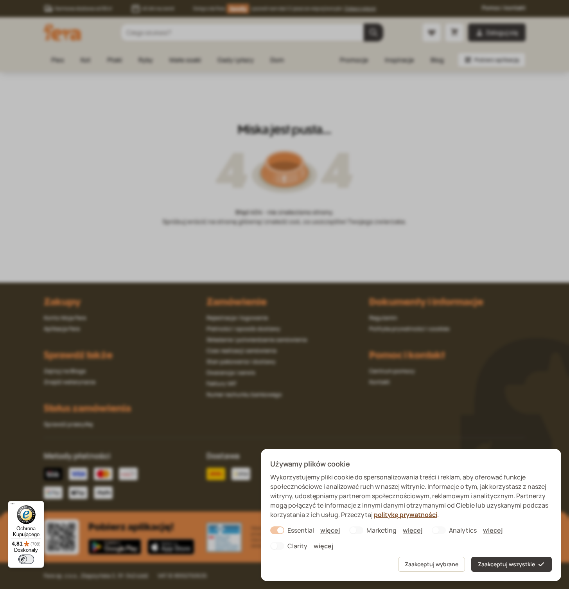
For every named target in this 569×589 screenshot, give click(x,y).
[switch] (26, 559)
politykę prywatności (405, 514)
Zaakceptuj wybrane (431, 564)
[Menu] (12, 505)
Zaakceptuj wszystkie (506, 564)
